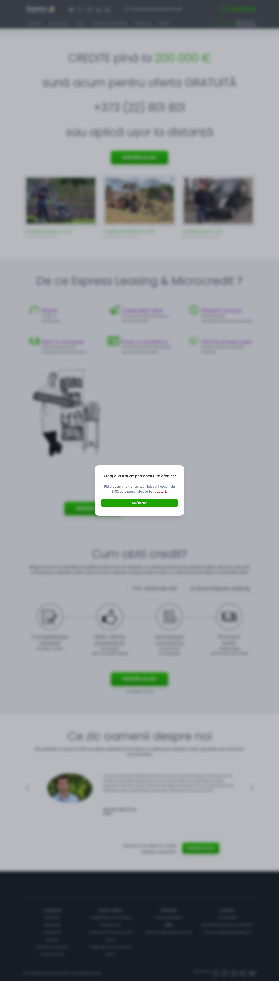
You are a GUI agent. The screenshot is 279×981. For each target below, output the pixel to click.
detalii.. (162, 491)
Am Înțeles (139, 503)
